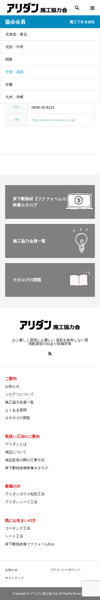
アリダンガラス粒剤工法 (25, 494)
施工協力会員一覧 (19, 402)
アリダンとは (16, 444)
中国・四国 (14, 72)
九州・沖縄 (14, 97)
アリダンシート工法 (21, 502)
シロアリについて (19, 394)
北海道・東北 (16, 34)
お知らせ (12, 386)
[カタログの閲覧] (50, 294)
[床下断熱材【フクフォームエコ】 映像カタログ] (50, 216)
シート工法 (14, 536)
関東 (9, 59)
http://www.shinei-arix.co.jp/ (54, 120)
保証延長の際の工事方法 (25, 460)
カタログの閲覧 (17, 418)
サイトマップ (14, 578)
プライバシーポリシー (65, 570)
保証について (16, 452)
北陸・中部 (14, 47)
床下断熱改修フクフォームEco (29, 544)
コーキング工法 (17, 528)
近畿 (9, 84)
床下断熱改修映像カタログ (26, 468)
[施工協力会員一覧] (50, 256)
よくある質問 (16, 410)
